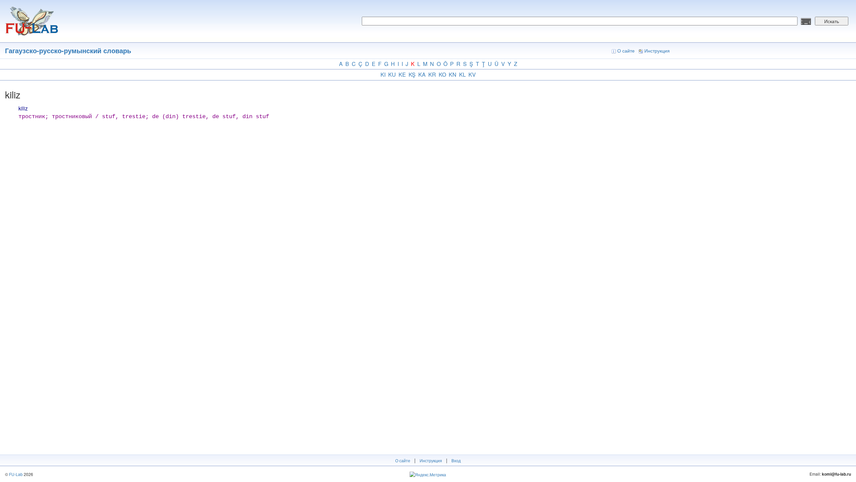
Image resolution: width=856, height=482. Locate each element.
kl (462, 74)
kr (432, 74)
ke (402, 74)
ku (392, 74)
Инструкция (657, 50)
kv (472, 74)
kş (412, 74)
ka (422, 74)
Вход (456, 460)
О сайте (626, 50)
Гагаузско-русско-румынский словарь (68, 50)
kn (452, 74)
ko (442, 74)
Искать (831, 21)
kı (383, 74)
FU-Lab (16, 474)
